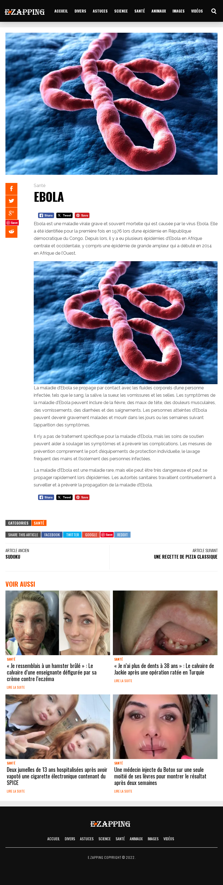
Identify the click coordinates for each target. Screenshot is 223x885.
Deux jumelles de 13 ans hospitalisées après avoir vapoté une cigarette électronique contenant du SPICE (57, 776)
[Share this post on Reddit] (11, 232)
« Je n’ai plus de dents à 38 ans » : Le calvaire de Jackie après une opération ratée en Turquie (164, 668)
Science (121, 11)
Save (14, 223)
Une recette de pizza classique (186, 556)
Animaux (158, 11)
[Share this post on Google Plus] (11, 213)
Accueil (61, 11)
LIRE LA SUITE (16, 687)
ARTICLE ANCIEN (17, 550)
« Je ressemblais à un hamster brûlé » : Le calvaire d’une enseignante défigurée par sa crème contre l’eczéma (52, 672)
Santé (139, 11)
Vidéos (197, 11)
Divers (80, 11)
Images (178, 11)
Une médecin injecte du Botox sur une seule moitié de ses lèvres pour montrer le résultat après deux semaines (160, 776)
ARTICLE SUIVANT (205, 550)
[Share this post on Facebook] (11, 189)
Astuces (100, 11)
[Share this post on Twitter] (11, 201)
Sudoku (12, 556)
